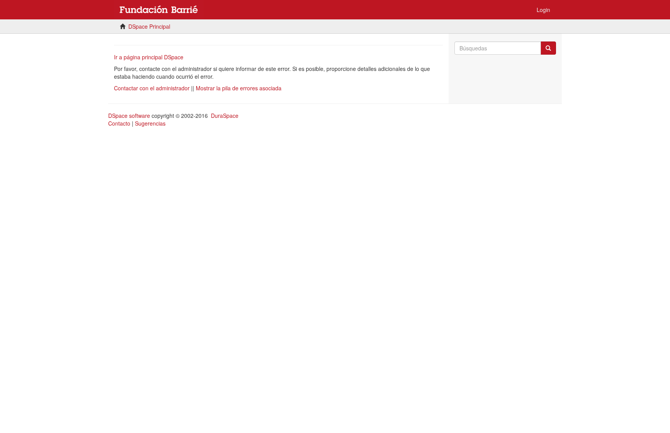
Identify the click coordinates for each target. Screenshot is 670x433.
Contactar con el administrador (152, 88)
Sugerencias (150, 123)
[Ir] (548, 48)
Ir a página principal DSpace (148, 57)
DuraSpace (224, 115)
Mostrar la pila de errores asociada (238, 88)
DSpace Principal (149, 26)
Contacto (119, 123)
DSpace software (129, 115)
